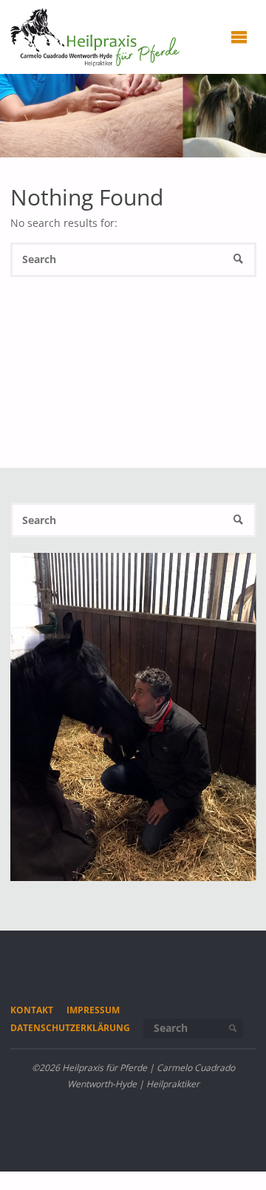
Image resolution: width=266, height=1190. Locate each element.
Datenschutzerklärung (70, 1027)
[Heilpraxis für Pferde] (95, 37)
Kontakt (31, 1010)
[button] (29, 861)
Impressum (93, 1010)
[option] (133, 717)
